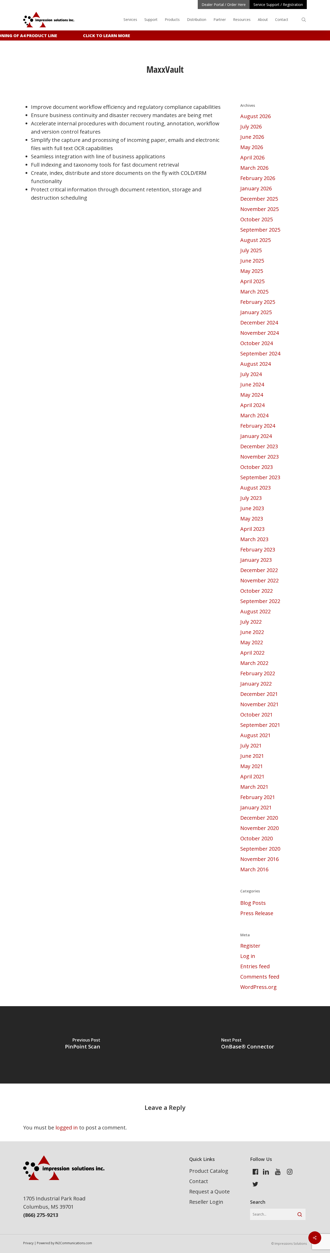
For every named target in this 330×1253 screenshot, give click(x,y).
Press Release (256, 913)
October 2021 (256, 714)
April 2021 (252, 776)
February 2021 (257, 797)
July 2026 (251, 126)
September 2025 (260, 229)
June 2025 (252, 260)
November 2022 (259, 580)
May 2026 (251, 147)
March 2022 (254, 663)
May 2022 (251, 642)
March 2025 (254, 291)
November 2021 (259, 704)
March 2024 (254, 415)
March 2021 (254, 786)
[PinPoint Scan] (82, 1045)
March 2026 (254, 167)
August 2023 (255, 487)
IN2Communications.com (73, 1243)
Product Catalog (208, 1170)
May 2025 (251, 270)
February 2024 (257, 425)
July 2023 (251, 497)
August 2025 (255, 240)
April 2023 (252, 528)
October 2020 (256, 838)
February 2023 (257, 549)
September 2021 (260, 724)
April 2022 (252, 652)
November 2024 (259, 332)
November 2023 (259, 456)
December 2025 (259, 198)
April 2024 (252, 405)
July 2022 (251, 621)
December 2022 (259, 570)
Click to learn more (102, 35)
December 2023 (259, 446)
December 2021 (259, 693)
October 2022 (256, 590)
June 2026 (252, 136)
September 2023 (260, 477)
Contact (198, 1181)
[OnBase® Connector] (247, 1045)
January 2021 (256, 807)
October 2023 (256, 466)
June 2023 (252, 508)
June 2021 (252, 755)
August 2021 (255, 735)
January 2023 (256, 559)
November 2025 (259, 209)
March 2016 (254, 869)
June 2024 (252, 384)
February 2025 (257, 301)
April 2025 (252, 281)
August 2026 (255, 116)
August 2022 (255, 611)
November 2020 (259, 828)
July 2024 (251, 374)
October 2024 (256, 343)
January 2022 (256, 683)
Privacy (28, 1243)
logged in (66, 1127)
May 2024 (251, 394)
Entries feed (255, 966)
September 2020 (260, 848)
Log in (247, 956)
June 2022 (252, 632)
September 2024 (260, 353)
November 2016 (259, 859)
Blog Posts (253, 902)
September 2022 (260, 601)
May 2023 (251, 518)
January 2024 (256, 436)
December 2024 (259, 322)
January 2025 (256, 312)
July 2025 (251, 250)
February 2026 (257, 178)
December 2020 (259, 817)
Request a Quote (209, 1191)
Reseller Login (206, 1201)
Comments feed (259, 976)
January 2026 (256, 188)
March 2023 (254, 539)
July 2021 (251, 745)
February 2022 (257, 673)
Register (250, 945)
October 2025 (256, 219)
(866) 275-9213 (40, 1214)
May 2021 (251, 766)
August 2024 (255, 363)
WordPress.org (258, 986)
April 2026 (252, 157)
